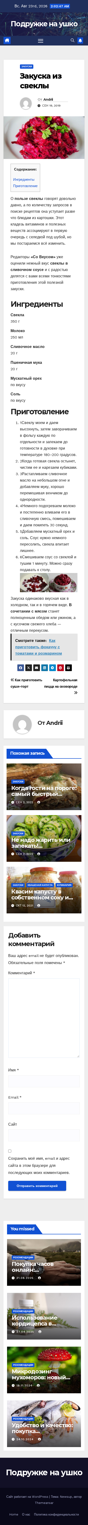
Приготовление (25, 186)
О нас (26, 1514)
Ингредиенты (23, 179)
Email (15, 1097)
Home (13, 1514)
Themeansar (44, 1503)
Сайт (12, 1124)
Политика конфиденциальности (56, 1514)
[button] (72, 40)
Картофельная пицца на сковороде (60, 683)
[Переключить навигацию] (40, 40)
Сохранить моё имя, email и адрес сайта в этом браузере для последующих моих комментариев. (39, 1165)
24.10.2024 (25, 1439)
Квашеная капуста (40, 885)
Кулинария (64, 885)
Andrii (48, 99)
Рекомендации (23, 1257)
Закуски (26, 66)
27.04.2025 (25, 1331)
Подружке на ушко (44, 23)
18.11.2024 (25, 1385)
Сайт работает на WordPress (27, 1496)
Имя (13, 1070)
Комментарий (21, 973)
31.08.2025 (25, 1278)
